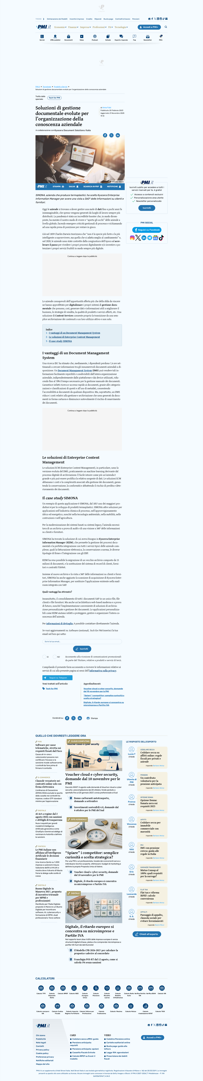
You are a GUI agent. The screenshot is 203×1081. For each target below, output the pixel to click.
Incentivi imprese (77, 19)
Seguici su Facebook (149, 230)
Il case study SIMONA (60, 341)
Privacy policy (42, 1050)
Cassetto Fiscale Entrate (83, 1052)
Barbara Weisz (158, 766)
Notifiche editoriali (44, 1060)
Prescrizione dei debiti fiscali (115, 1057)
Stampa (57, 187)
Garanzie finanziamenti (150, 867)
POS (40, 742)
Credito (89, 19)
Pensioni (135, 19)
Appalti (143, 912)
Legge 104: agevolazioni (117, 1052)
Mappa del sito (42, 1064)
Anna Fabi (106, 107)
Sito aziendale (79, 819)
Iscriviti (147, 208)
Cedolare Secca (147, 750)
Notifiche (112, 187)
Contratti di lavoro (122, 19)
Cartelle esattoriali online (118, 1042)
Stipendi (97, 19)
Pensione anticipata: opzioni (85, 1049)
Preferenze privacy (45, 1057)
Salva (72, 187)
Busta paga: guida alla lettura (115, 1047)
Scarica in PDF (91, 187)
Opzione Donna (146, 797)
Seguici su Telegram (58, 678)
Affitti (143, 820)
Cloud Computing (80, 741)
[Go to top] (174, 1072)
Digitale (75, 893)
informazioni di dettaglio (59, 623)
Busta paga (108, 19)
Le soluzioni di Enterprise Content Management (74, 337)
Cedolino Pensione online (118, 1039)
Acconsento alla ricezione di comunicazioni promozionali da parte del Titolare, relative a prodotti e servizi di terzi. (93, 658)
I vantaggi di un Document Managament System (74, 333)
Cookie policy (42, 1053)
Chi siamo (40, 1035)
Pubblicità (41, 1039)
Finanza (72, 27)
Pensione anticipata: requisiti (81, 1044)
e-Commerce (44, 777)
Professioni (99, 27)
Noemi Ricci (159, 925)
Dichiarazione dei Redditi (57, 19)
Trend (38, 19)
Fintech (42, 846)
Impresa (84, 27)
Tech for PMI (54, 98)
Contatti (40, 1046)
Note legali (41, 1042)
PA (109, 27)
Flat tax (144, 890)
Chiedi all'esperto (148, 934)
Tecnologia (120, 27)
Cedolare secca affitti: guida (85, 1039)
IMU (141, 845)
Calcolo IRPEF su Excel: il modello (82, 1057)
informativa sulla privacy (102, 670)
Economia (59, 27)
